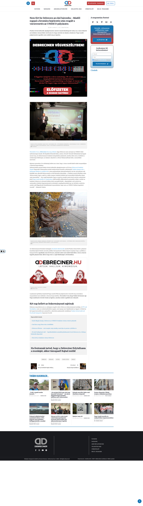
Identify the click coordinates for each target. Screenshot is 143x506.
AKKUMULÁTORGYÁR (60, 9)
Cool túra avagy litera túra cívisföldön (42, 324)
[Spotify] (46, 450)
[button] (96, 3)
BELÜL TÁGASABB (103, 9)
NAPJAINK (47, 9)
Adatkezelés (88, 458)
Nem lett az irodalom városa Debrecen (43, 338)
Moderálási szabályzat (101, 458)
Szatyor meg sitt (78, 416)
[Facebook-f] (36, 450)
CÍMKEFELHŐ (89, 9)
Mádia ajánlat (111, 458)
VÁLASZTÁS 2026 (76, 9)
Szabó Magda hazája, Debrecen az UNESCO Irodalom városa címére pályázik (54, 320)
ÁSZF (93, 458)
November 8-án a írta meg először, (43, 152)
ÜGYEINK (37, 9)
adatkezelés (103, 60)
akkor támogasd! (52, 351)
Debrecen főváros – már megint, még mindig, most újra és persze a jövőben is (54, 328)
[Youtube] (43, 450)
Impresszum (81, 458)
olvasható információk (58, 248)
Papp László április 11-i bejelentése (43, 179)
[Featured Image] (39, 384)
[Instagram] (39, 450)
